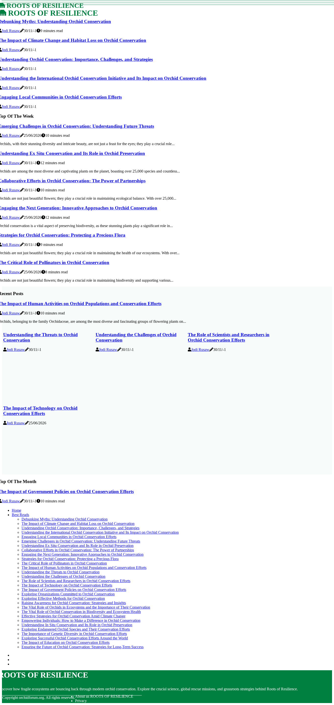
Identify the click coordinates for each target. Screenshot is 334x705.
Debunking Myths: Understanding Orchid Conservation (65, 519)
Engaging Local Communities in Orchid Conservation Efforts (69, 537)
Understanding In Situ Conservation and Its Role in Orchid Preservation (77, 625)
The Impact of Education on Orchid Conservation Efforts (66, 642)
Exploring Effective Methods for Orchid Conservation (63, 598)
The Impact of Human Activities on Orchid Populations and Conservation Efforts (84, 568)
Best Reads (20, 515)
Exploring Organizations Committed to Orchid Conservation (68, 594)
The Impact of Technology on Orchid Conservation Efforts (40, 410)
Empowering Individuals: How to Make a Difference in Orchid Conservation (81, 620)
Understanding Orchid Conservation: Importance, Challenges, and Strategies (80, 528)
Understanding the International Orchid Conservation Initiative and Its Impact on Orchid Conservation (100, 532)
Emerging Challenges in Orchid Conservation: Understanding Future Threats (81, 541)
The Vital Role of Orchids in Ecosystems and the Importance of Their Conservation (86, 607)
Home (16, 510)
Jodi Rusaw (11, 31)
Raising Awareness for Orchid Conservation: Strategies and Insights (74, 603)
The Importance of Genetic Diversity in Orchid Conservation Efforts (74, 634)
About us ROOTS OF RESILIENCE (104, 696)
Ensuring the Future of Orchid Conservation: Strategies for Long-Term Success (83, 647)
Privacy (81, 701)
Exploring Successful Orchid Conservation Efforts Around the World (75, 638)
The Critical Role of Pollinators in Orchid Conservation (64, 563)
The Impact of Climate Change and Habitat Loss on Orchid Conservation (78, 523)
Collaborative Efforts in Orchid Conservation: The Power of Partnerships (78, 550)
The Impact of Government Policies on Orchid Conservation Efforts (74, 590)
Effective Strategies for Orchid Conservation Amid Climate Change (73, 616)
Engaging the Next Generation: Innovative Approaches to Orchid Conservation (83, 554)
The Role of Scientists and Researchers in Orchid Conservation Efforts (228, 337)
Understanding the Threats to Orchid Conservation (61, 572)
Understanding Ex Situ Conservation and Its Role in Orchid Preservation (78, 545)
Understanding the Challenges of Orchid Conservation (63, 576)
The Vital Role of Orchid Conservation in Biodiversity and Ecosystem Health (81, 612)
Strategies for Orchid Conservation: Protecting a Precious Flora (70, 559)
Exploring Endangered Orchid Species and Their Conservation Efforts (76, 629)
